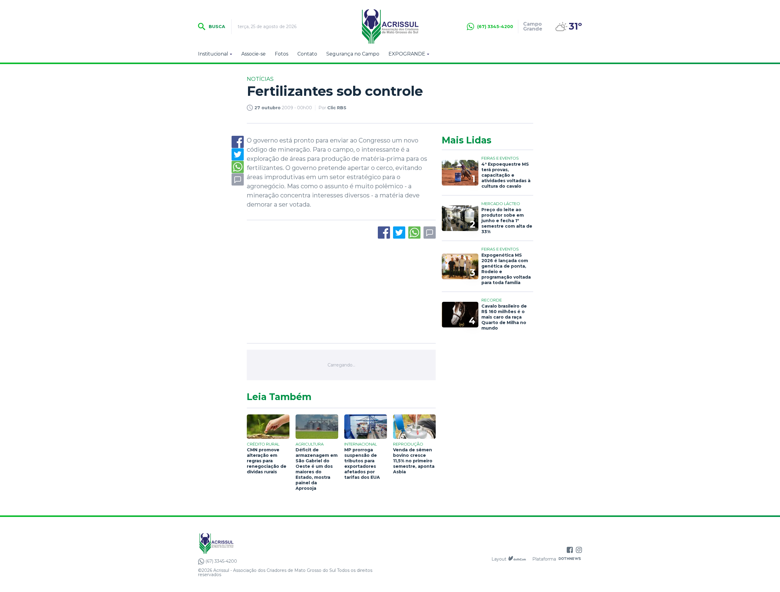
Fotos (281, 54)
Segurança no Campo (352, 54)
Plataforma (544, 559)
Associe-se (253, 54)
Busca (216, 26)
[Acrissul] (390, 26)
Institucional (213, 54)
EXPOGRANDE (406, 54)
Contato (307, 54)
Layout (498, 559)
